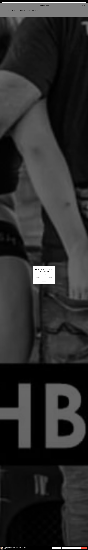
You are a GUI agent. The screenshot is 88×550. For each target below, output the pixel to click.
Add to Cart (84, 548)
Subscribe (50, 277)
